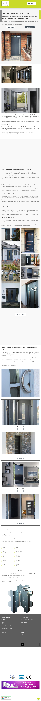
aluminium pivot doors (28, 220)
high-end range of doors (11, 196)
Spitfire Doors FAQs (12, 365)
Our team (3, 132)
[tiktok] (22, 644)
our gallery (21, 538)
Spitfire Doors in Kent (14, 577)
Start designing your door (0, 15)
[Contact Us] (38, 699)
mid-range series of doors (14, 184)
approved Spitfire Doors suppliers (9, 361)
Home (3, 10)
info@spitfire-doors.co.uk (20, 575)
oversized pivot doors (8, 209)
